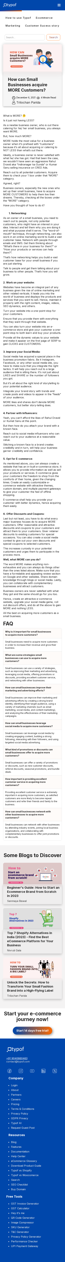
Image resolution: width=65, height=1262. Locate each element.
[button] (59, 5)
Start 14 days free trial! (32, 1030)
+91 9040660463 (16, 1058)
